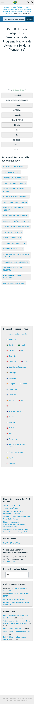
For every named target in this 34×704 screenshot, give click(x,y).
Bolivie (11, 345)
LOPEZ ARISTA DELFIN (11, 172)
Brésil (23, 345)
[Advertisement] (17, 70)
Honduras (12, 395)
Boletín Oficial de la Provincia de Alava (16, 632)
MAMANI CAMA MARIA (11, 543)
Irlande (11, 400)
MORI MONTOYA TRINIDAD (13, 249)
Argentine (12, 339)
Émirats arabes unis (16, 452)
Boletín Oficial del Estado (12, 629)
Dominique (12, 373)
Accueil (6, 7)
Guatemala (13, 389)
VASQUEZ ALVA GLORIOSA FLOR (14, 178)
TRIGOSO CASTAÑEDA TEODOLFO (15, 262)
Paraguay (12, 422)
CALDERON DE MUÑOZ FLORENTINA (16, 221)
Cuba (25, 362)
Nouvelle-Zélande (15, 411)
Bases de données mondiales (17, 334)
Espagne (12, 384)
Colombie (12, 356)
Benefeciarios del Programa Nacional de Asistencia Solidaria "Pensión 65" (17, 11)
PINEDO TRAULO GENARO (12, 232)
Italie (22, 400)
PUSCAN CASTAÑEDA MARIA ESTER (16, 227)
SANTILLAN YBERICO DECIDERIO (15, 202)
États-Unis (12, 463)
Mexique (12, 406)
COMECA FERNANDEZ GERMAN (14, 183)
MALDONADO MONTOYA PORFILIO (15, 197)
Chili (22, 350)
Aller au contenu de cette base (14, 599)
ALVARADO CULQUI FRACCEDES (14, 167)
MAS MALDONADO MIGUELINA (14, 243)
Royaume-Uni (13, 439)
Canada (11, 350)
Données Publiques (17, 7)
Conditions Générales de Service (11, 698)
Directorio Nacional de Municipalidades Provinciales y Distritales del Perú (14, 524)
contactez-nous (9, 561)
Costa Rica (13, 362)
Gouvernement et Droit (10, 9)
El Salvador (13, 378)
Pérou (27, 7)
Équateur (12, 458)
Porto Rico (12, 428)
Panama (12, 417)
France (24, 384)
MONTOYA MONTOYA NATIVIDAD (15, 215)
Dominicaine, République (17, 367)
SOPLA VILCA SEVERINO (12, 238)
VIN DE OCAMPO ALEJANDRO (13, 283)
